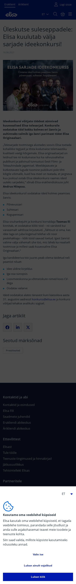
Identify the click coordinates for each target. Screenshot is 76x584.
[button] (65, 493)
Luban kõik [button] (38, 576)
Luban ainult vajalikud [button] (38, 565)
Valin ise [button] (38, 554)
